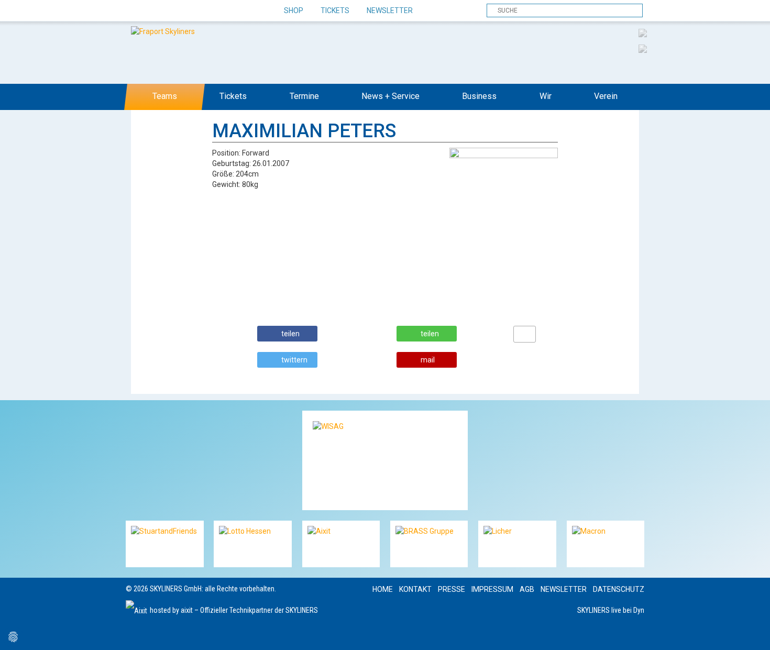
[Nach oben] (752, 632)
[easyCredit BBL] (643, 32)
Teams (164, 96)
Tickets (335, 10)
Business (479, 96)
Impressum (492, 589)
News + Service (390, 96)
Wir (546, 96)
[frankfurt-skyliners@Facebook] (135, 11)
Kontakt (415, 589)
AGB (527, 589)
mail (428, 360)
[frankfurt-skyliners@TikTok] (153, 11)
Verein (606, 96)
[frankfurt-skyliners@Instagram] (171, 11)
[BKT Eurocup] (643, 48)
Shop (293, 10)
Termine (304, 96)
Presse (451, 589)
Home (382, 589)
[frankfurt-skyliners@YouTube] (190, 11)
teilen (290, 333)
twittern (294, 360)
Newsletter (390, 10)
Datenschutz (618, 589)
